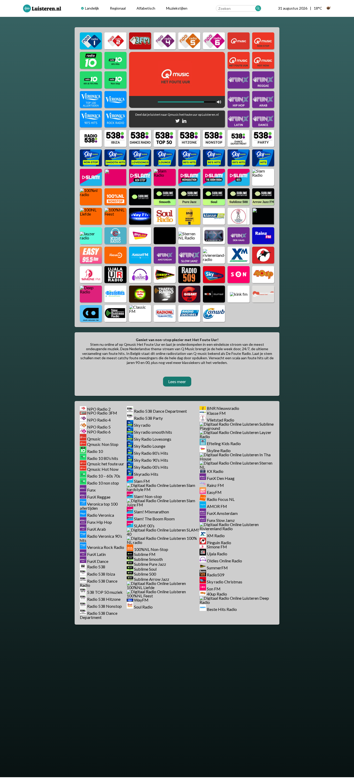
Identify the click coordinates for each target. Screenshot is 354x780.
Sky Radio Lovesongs (152, 439)
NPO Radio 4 (99, 419)
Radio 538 (96, 566)
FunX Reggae (98, 496)
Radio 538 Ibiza (101, 573)
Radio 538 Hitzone (104, 599)
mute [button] (154, 102)
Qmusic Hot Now (102, 468)
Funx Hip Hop (99, 522)
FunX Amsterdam (222, 513)
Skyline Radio (219, 450)
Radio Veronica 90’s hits (101, 538)
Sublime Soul (145, 569)
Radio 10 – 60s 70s (103, 475)
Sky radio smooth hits (153, 432)
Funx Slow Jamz (221, 520)
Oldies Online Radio (224, 560)
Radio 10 (95, 451)
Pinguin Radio (219, 542)
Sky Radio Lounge (149, 446)
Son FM (214, 588)
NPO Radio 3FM (102, 412)
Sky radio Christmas (224, 581)
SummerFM (217, 567)
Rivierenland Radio (216, 528)
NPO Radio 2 (99, 408)
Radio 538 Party (148, 418)
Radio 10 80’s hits (102, 458)
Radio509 (215, 574)
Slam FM (142, 481)
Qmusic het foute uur (105, 463)
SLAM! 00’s (144, 525)
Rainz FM (215, 485)
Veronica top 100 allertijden (99, 505)
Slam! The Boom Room (154, 518)
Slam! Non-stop (148, 496)
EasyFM (214, 492)
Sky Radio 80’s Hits (151, 453)
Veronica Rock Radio (105, 547)
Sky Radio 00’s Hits (151, 467)
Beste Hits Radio (222, 609)
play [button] (135, 102)
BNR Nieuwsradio (223, 408)
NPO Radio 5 (99, 426)
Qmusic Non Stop (102, 444)
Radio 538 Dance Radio (98, 583)
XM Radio (216, 535)
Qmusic (94, 438)
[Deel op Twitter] (177, 122)
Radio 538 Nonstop (104, 606)
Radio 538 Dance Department (98, 615)
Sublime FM (144, 554)
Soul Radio (143, 606)
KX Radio (215, 471)
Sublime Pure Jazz (150, 564)
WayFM (141, 599)
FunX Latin (96, 554)
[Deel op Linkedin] (184, 122)
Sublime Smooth (148, 559)
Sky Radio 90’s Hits (151, 460)
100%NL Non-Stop (151, 549)
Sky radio (142, 425)
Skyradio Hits (146, 474)
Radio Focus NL (221, 499)
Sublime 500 (145, 574)
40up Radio (217, 593)
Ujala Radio (217, 553)
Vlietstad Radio (220, 419)
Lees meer (177, 381)
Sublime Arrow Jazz (151, 579)
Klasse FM (216, 412)
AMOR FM (217, 506)
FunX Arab (96, 529)
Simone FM (217, 546)
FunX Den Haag (221, 478)
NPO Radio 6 (99, 431)
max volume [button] (219, 102)
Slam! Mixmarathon (151, 511)
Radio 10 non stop (103, 482)
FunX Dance (97, 561)
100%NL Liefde (140, 587)
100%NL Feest (140, 595)
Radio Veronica (100, 515)
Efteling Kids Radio (224, 443)
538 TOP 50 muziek (105, 592)
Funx (91, 489)
